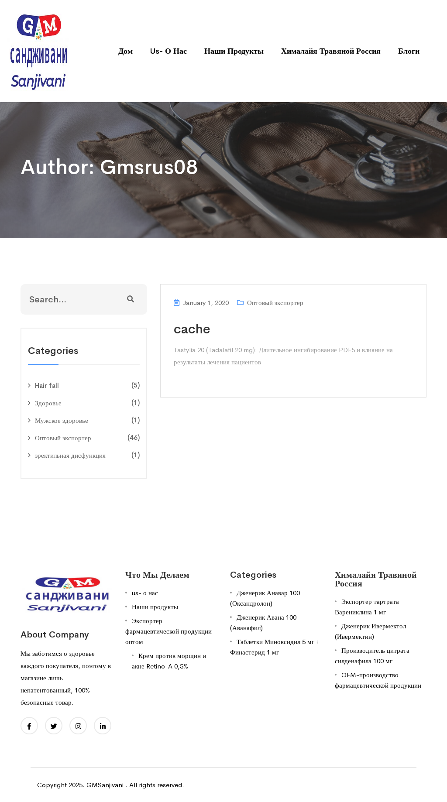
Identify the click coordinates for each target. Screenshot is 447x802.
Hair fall (47, 385)
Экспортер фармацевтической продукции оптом (168, 631)
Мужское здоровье (61, 420)
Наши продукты (234, 51)
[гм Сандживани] (38, 50)
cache (192, 329)
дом (125, 51)
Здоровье (48, 403)
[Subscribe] (130, 299)
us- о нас (168, 51)
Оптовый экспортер (63, 438)
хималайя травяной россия (331, 51)
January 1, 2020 (206, 302)
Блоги (408, 51)
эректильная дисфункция (70, 455)
